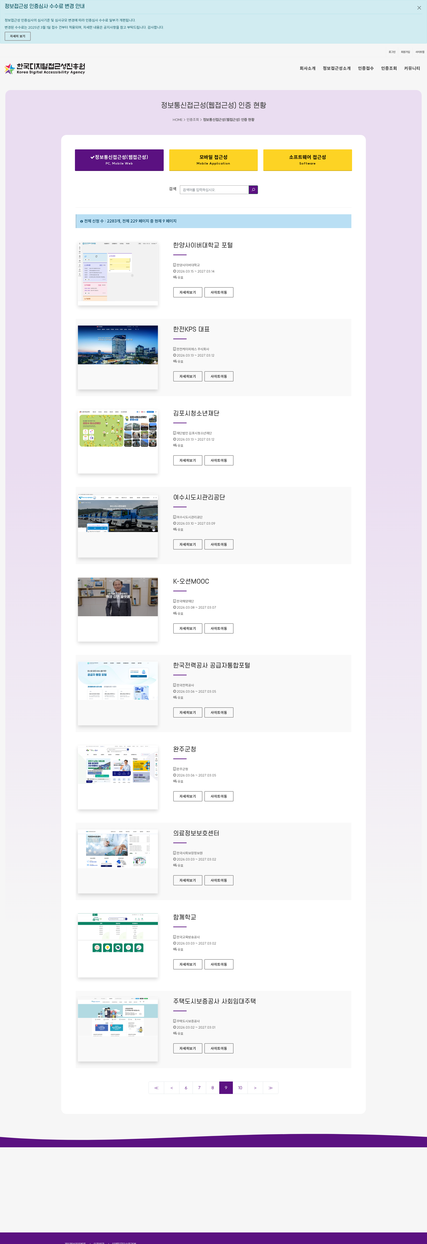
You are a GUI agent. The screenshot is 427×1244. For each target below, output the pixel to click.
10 (240, 1087)
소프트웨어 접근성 (307, 159)
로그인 (392, 52)
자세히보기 (190, 292)
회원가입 (405, 52)
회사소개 (308, 68)
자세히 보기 (17, 36)
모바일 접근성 (213, 159)
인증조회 (389, 68)
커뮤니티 (412, 68)
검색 (173, 188)
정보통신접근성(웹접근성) (116, 161)
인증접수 (366, 68)
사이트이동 (219, 292)
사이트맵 (419, 52)
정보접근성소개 (337, 68)
